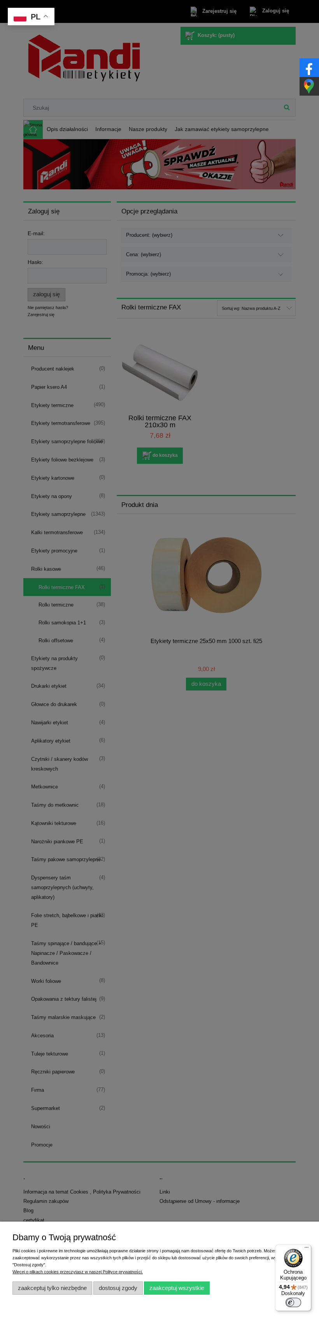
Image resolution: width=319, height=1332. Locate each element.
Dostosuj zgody (118, 1288)
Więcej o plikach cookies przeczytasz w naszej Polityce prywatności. (77, 1271)
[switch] (293, 1302)
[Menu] (306, 1249)
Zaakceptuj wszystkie (176, 1288)
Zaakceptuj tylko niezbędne (52, 1288)
